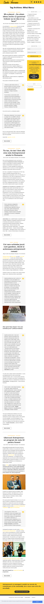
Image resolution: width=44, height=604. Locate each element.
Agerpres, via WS (11, 137)
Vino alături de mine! (34, 76)
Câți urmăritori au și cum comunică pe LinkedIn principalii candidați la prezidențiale (34, 19)
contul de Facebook (18, 570)
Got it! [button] (37, 601)
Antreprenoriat (11, 12)
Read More (7, 141)
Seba (7, 465)
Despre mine (27, 597)
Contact (33, 597)
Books (11, 242)
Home (22, 597)
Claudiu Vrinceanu (15, 23)
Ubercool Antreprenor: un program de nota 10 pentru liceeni (14, 440)
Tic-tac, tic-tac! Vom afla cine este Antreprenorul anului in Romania (14, 152)
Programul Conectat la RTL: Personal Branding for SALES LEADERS (33, 25)
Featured (18, 12)
